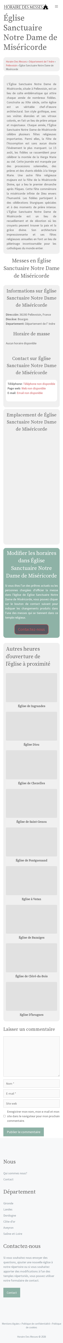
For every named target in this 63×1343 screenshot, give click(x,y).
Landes (7, 1209)
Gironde (8, 1203)
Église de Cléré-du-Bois (31, 976)
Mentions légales (11, 1323)
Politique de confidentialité (36, 1323)
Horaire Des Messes (16, 61)
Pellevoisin (11, 65)
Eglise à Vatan (31, 899)
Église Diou (31, 745)
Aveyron (8, 1228)
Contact (8, 1179)
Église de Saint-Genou (31, 822)
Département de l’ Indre (41, 61)
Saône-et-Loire (12, 1234)
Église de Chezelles (31, 783)
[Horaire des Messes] (25, 6)
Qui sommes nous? (15, 1173)
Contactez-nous (31, 629)
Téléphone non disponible (39, 384)
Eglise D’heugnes (31, 1015)
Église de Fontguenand (31, 860)
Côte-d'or (9, 1221)
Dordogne (9, 1215)
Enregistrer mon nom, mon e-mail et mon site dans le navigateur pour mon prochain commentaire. (33, 1116)
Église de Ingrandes (31, 706)
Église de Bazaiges (31, 938)
